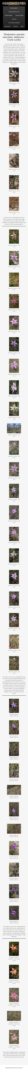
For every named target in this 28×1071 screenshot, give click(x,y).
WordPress (14, 1067)
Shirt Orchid (23, 222)
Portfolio (20, 1067)
